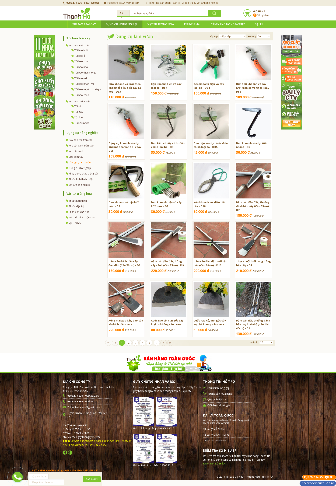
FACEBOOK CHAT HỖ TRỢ (318, 483)
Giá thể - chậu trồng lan (82, 217)
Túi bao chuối (81, 95)
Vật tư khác (75, 223)
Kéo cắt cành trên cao (81, 145)
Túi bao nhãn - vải (84, 83)
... (157, 342)
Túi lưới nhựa (81, 123)
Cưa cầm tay (76, 156)
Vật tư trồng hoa (160, 24)
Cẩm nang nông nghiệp (228, 24)
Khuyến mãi (192, 24)
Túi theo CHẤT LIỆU (80, 101)
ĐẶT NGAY (92, 479)
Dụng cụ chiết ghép (80, 168)
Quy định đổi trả (216, 399)
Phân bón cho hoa (79, 212)
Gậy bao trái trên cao (81, 140)
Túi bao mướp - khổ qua (88, 89)
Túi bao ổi (79, 55)
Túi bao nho (81, 67)
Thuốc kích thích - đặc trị (82, 179)
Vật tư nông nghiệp (79, 184)
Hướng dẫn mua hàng (219, 393)
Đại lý (259, 24)
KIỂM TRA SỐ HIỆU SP (215, 463)
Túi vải (78, 106)
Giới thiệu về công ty (218, 405)
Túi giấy (78, 111)
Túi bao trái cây (84, 24)
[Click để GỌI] (17, 476)
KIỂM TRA (320, 477)
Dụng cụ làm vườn (80, 162)
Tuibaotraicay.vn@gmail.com (123, 2)
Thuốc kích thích (78, 200)
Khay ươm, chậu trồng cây (83, 173)
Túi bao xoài (81, 61)
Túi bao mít (80, 78)
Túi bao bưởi (81, 50)
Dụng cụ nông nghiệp (121, 24)
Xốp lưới (78, 117)
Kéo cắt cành (76, 151)
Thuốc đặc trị (76, 206)
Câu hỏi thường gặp (218, 388)
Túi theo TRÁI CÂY (79, 45)
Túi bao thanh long (85, 72)
